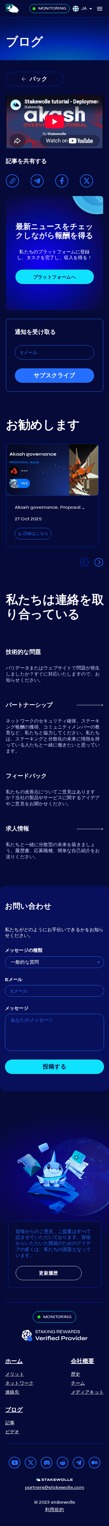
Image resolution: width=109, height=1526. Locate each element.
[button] (88, 8)
